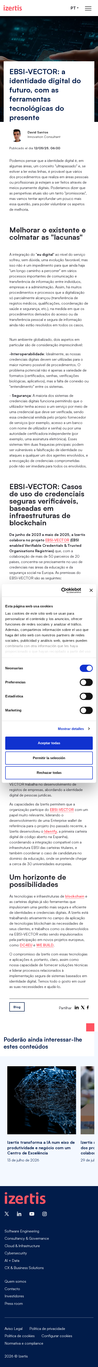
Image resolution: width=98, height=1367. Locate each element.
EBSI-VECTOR (57, 540)
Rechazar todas (49, 773)
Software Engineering (22, 1231)
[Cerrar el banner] (91, 590)
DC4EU (26, 945)
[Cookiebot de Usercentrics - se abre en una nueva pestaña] (61, 590)
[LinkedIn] (77, 1007)
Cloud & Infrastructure (22, 1246)
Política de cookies (20, 1336)
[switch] (86, 682)
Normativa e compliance (24, 1343)
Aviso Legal (14, 1328)
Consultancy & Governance (27, 1238)
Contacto (12, 1288)
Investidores (14, 1296)
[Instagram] (44, 1213)
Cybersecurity (16, 1253)
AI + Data (12, 1260)
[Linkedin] (19, 1213)
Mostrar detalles (71, 729)
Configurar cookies (56, 1336)
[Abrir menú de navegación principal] (88, 8)
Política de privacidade (47, 1328)
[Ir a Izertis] (13, 8)
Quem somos (15, 1281)
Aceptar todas (49, 743)
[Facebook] (88, 1007)
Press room (14, 1303)
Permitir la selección (49, 758)
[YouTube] (31, 1213)
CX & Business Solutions (24, 1267)
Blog (17, 1007)
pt (73, 8)
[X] (83, 1007)
